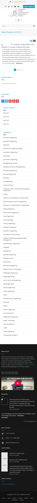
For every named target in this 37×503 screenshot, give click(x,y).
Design (5, 194)
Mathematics (7, 262)
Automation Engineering (10, 152)
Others (5, 295)
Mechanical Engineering (10, 265)
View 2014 (6, 116)
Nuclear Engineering (9, 287)
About (9, 498)
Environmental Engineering (11, 212)
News (31, 498)
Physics (5, 306)
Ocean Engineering (8, 291)
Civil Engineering (8, 181)
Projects (20, 498)
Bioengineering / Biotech (10, 163)
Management (7, 251)
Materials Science (8, 258)
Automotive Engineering (10, 159)
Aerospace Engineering (10, 137)
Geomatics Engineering (10, 231)
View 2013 (6, 120)
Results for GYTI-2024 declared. (18, 460)
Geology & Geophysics (9, 227)
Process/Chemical (8, 313)
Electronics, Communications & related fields (16, 205)
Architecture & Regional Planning (12, 148)
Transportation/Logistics (10, 335)
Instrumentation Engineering (11, 243)
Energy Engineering (8, 209)
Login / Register (29, 6)
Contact (22, 500)
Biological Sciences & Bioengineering (14, 167)
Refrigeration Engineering (10, 317)
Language (6, 247)
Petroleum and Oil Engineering (12, 298)
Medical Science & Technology (12, 269)
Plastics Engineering (9, 309)
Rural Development (8, 324)
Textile (5, 328)
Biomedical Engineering (10, 170)
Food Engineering (8, 216)
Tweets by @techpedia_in (8, 484)
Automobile (6, 156)
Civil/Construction (8, 185)
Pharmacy (6, 302)
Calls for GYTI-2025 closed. (16, 453)
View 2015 (6, 113)
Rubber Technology (9, 320)
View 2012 (6, 124)
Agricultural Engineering (10, 141)
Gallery (26, 498)
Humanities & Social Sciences (11, 234)
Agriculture (6, 145)
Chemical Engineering (9, 174)
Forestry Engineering (9, 223)
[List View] (31, 41)
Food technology (8, 220)
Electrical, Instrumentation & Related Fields (15, 198)
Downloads (15, 500)
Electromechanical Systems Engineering (14, 201)
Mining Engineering (8, 276)
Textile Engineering (8, 331)
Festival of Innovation (29, 365)
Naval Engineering (8, 284)
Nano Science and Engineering (12, 280)
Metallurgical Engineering (10, 273)
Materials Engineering (9, 254)
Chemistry (6, 178)
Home (3, 498)
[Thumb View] (34, 41)
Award (14, 498)
